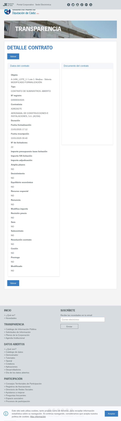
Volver (13, 56)
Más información (38, 416)
